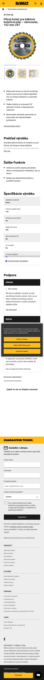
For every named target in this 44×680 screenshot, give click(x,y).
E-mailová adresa (10, 481)
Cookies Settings (21, 339)
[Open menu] (3, 3)
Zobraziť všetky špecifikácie (18, 261)
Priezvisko (7, 470)
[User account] (41, 3)
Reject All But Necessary (22, 345)
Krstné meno (8, 460)
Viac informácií (11, 310)
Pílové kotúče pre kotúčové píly (17, 9)
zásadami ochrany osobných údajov (21, 527)
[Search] (35, 3)
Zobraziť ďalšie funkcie (12, 126)
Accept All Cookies (22, 351)
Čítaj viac (7, 151)
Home (3, 9)
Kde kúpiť (18, 675)
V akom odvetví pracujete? (13, 492)
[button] (4, 639)
